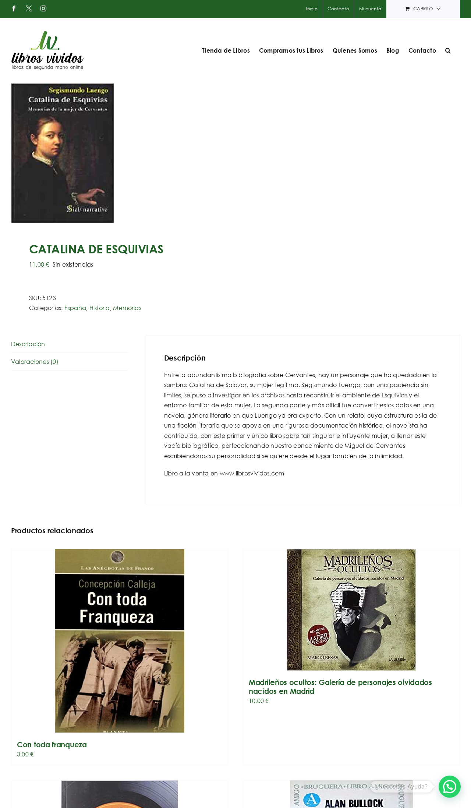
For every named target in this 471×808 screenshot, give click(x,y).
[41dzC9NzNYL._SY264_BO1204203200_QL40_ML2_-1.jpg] (119, 153)
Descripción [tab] (28, 344)
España (75, 308)
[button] (448, 50)
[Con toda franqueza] (119, 641)
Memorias (127, 308)
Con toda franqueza (52, 744)
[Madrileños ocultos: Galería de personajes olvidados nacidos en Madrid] (351, 610)
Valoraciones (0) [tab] (35, 361)
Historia (99, 308)
